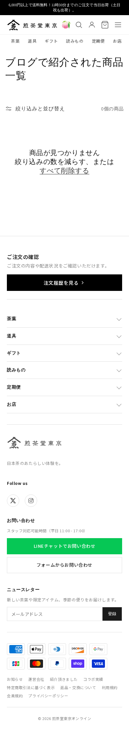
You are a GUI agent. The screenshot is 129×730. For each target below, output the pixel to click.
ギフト (51, 41)
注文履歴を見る (61, 282)
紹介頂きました (64, 679)
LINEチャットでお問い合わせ (65, 546)
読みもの (74, 41)
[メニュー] (118, 25)
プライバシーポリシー (48, 695)
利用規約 (110, 687)
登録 (112, 613)
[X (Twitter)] (13, 500)
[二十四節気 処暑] (66, 25)
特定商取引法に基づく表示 (31, 687)
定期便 (98, 41)
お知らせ (15, 679)
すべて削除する (64, 170)
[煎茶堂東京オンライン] (32, 25)
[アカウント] (92, 25)
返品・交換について (78, 687)
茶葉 (15, 41)
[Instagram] (31, 500)
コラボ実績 (93, 679)
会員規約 (15, 695)
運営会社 (36, 679)
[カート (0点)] (105, 25)
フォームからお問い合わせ (64, 565)
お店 (117, 41)
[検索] (79, 25)
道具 (32, 41)
